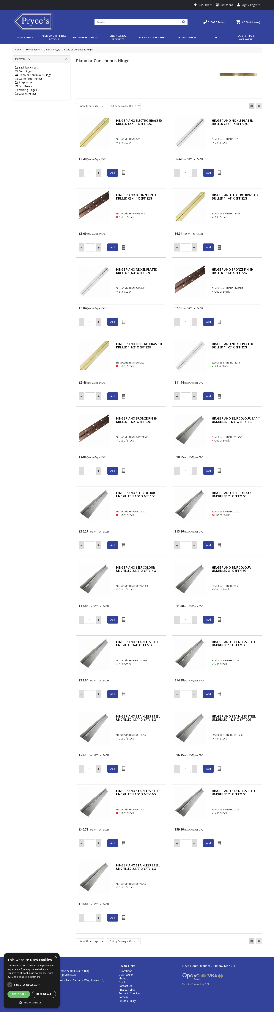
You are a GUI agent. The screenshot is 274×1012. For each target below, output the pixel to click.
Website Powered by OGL (195, 984)
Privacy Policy (127, 989)
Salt (218, 37)
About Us (124, 978)
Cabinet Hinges (27, 93)
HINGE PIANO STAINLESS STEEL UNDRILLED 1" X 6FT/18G (234, 643)
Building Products (85, 37)
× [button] (55, 957)
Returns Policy (127, 1001)
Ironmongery (187, 37)
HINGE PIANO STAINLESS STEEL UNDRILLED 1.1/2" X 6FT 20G (234, 718)
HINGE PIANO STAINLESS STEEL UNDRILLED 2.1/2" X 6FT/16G (138, 867)
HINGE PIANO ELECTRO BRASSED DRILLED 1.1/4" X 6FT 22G (235, 196)
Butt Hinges (25, 71)
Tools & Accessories (152, 37)
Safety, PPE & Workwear (245, 37)
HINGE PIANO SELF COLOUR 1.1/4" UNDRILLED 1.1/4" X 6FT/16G (236, 420)
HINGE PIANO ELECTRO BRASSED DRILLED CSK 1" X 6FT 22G (139, 122)
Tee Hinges (25, 86)
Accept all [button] (19, 994)
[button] (31, 1002)
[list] (259, 106)
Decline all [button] (43, 994)
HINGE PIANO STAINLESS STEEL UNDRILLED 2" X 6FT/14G (234, 792)
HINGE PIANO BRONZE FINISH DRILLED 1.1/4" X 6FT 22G (232, 271)
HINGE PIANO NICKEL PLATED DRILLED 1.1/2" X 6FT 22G (232, 345)
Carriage (124, 997)
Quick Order (204, 5)
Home (18, 49)
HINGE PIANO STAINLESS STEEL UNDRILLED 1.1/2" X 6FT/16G (138, 792)
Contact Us (125, 986)
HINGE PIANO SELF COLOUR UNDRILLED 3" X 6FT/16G (231, 569)
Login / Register (250, 5)
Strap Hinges (26, 82)
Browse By (22, 59)
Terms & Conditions (131, 993)
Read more (34, 976)
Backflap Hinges (28, 67)
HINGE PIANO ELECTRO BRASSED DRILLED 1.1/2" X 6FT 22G (139, 345)
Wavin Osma (25, 37)
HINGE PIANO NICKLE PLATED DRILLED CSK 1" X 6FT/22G (232, 122)
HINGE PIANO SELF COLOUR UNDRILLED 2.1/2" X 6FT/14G (136, 569)
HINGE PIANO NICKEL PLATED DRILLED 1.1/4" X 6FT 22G (136, 271)
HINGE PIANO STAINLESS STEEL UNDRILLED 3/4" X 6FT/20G (138, 643)
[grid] (251, 106)
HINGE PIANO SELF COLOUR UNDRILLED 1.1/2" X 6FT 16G (135, 494)
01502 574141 (216, 22)
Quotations (226, 5)
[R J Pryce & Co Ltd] (33, 21)
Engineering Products (118, 37)
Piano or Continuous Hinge (78, 49)
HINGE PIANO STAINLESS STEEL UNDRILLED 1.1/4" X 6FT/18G (138, 718)
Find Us (123, 982)
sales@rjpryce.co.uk (64, 974)
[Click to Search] (184, 22)
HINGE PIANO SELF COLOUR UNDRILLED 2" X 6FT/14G (231, 494)
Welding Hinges (27, 90)
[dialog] (32, 980)
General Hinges (52, 49)
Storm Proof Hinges (30, 78)
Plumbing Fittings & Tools (54, 37)
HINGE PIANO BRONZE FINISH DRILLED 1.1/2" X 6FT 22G (137, 420)
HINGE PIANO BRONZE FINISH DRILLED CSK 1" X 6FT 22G (137, 196)
